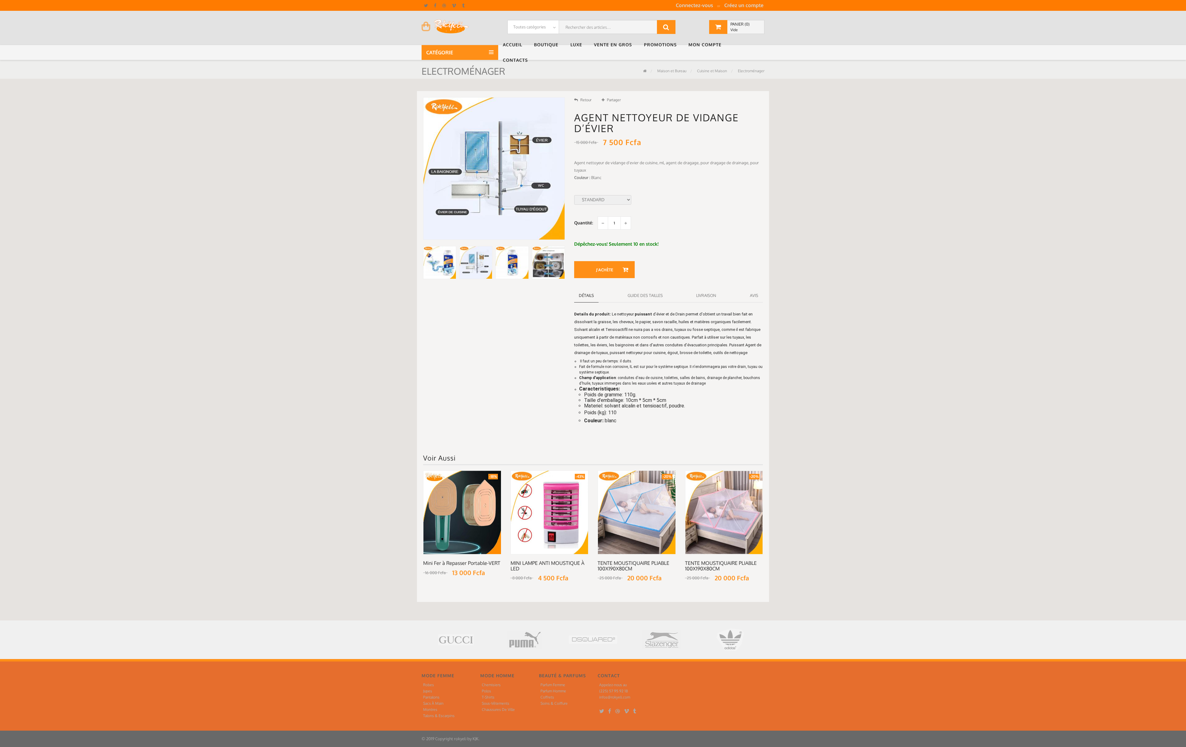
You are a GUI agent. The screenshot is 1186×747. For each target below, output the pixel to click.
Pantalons (431, 697)
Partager (614, 100)
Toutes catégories (529, 26)
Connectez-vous (694, 5)
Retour (585, 100)
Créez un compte (743, 5)
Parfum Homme (553, 691)
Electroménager (750, 71)
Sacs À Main (433, 703)
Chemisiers (491, 684)
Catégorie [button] (440, 52)
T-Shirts (488, 697)
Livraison (706, 295)
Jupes (427, 691)
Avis (754, 295)
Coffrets (547, 697)
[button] (514, 44)
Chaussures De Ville (498, 709)
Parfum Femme (552, 684)
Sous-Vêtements (495, 703)
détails (586, 295)
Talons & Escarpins (439, 715)
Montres (430, 709)
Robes (428, 684)
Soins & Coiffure (554, 703)
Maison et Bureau (671, 71)
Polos (486, 691)
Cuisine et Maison (711, 71)
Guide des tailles (645, 295)
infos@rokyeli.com (614, 697)
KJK (475, 738)
